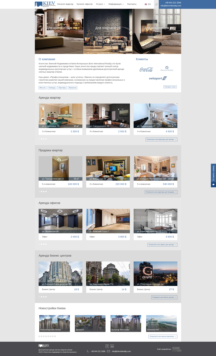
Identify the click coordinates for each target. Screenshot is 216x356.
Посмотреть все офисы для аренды (161, 245)
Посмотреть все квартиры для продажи (160, 192)
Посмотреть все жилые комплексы (162, 336)
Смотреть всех (170, 87)
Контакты (131, 4)
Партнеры (62, 88)
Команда (52, 88)
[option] (156, 73)
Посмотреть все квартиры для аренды (160, 139)
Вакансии (72, 88)
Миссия (42, 88)
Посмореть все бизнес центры (163, 297)
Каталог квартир (65, 4)
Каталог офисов (84, 4)
